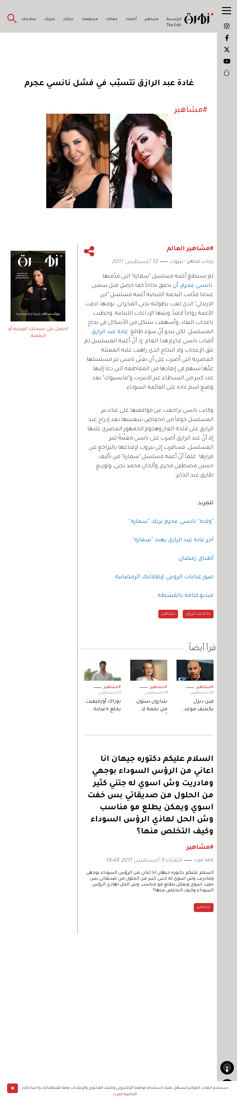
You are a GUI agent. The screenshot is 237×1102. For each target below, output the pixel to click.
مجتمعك (89, 19)
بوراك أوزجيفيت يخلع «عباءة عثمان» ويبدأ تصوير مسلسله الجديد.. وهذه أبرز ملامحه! (103, 706)
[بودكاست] (227, 1068)
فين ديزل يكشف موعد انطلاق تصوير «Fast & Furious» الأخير (196, 706)
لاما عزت (204, 860)
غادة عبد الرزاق (198, 614)
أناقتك (131, 19)
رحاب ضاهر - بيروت (192, 262)
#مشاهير (205, 687)
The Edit (173, 25)
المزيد (118, 1094)
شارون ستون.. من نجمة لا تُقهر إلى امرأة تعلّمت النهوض (149, 706)
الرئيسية (174, 19)
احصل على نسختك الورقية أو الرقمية (38, 333)
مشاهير (152, 19)
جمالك (112, 19)
